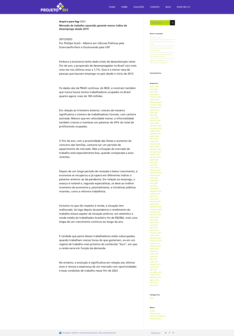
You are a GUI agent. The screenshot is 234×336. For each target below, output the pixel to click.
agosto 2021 (154, 160)
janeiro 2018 (154, 235)
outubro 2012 (155, 275)
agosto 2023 (154, 110)
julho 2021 (154, 162)
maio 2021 (154, 165)
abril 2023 (153, 115)
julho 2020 (154, 178)
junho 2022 (154, 141)
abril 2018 (153, 228)
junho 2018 (154, 222)
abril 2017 (153, 259)
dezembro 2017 (155, 238)
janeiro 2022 (154, 147)
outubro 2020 (155, 175)
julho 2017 (154, 251)
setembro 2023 (155, 107)
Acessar (152, 311)
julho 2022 (154, 139)
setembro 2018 (155, 215)
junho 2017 (154, 254)
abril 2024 (153, 92)
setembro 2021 (155, 157)
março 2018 (154, 230)
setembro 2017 (155, 246)
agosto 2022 (154, 136)
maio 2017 (154, 256)
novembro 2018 (155, 209)
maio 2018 (154, 225)
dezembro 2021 (155, 149)
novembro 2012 (155, 272)
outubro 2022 (155, 131)
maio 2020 (154, 183)
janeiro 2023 (154, 123)
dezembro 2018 (155, 207)
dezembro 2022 (155, 126)
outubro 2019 (155, 194)
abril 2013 (153, 269)
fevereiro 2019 (155, 201)
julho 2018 (154, 220)
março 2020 (154, 188)
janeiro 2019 (154, 204)
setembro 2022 (155, 134)
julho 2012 (154, 282)
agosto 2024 (154, 86)
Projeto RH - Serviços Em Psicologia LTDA (84, 333)
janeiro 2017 (154, 267)
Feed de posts (155, 313)
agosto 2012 (154, 280)
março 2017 (154, 262)
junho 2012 (154, 285)
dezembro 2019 (155, 191)
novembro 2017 (155, 241)
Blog (151, 298)
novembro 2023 (155, 105)
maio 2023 (154, 113)
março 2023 (154, 118)
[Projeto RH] (54, 7)
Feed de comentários (157, 316)
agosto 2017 (154, 249)
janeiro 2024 (154, 100)
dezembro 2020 (155, 173)
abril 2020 (153, 186)
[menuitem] (112, 7)
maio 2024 (154, 89)
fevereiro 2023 (155, 120)
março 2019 (154, 199)
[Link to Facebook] (169, 333)
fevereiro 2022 (155, 144)
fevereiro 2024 (155, 97)
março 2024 (154, 94)
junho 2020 (154, 181)
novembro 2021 (155, 152)
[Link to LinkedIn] (166, 333)
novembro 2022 (155, 128)
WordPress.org (155, 319)
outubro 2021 (155, 154)
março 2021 (154, 167)
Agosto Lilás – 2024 (155, 37)
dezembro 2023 (155, 102)
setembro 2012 (155, 277)
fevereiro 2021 (155, 170)
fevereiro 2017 (155, 264)
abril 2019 (153, 196)
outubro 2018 (155, 212)
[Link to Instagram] (173, 333)
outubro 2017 (155, 243)
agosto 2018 (154, 217)
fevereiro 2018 (155, 233)
